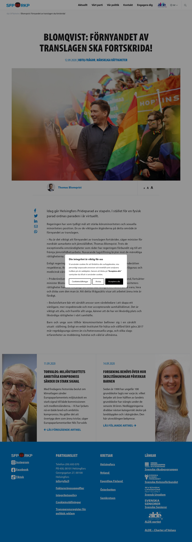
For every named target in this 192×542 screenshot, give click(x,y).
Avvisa (98, 281)
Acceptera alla (114, 281)
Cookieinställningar (80, 281)
